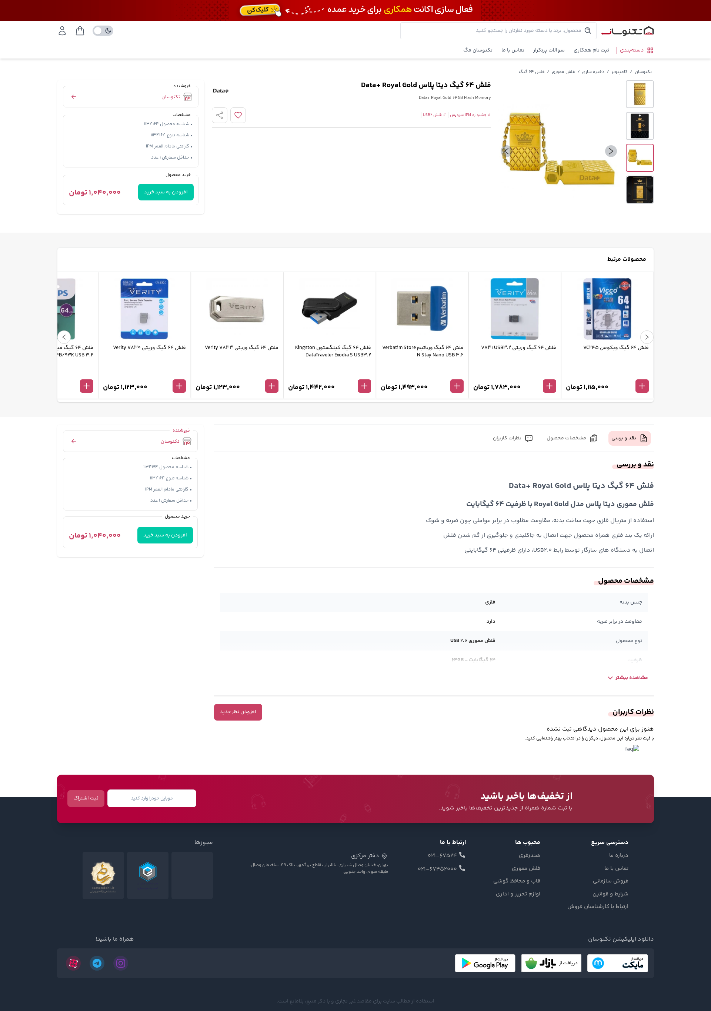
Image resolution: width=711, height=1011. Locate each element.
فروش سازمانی (610, 881)
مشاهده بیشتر (631, 678)
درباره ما (618, 856)
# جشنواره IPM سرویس (470, 115)
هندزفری (529, 856)
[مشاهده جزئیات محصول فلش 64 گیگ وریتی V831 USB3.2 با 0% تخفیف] (514, 373)
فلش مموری (563, 72)
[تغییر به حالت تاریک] (103, 31)
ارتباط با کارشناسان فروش (597, 907)
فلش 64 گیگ (532, 72)
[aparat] (73, 963)
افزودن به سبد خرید (166, 192)
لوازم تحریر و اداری (518, 894)
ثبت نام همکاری (591, 50)
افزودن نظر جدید (238, 712)
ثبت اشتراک (86, 798)
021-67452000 (437, 869)
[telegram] (97, 963)
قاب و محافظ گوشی (516, 881)
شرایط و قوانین (610, 894)
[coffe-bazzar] (551, 963)
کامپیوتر (619, 72)
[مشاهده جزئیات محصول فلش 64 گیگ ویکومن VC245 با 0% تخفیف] (607, 373)
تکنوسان (643, 72)
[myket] (617, 963)
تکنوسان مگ (478, 50)
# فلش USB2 (434, 115)
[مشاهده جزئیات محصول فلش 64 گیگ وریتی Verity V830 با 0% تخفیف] (144, 373)
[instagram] (120, 963)
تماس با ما (512, 50)
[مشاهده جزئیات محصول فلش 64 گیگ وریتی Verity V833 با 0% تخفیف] (237, 373)
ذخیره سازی (593, 72)
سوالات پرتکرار (549, 50)
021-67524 (442, 856)
